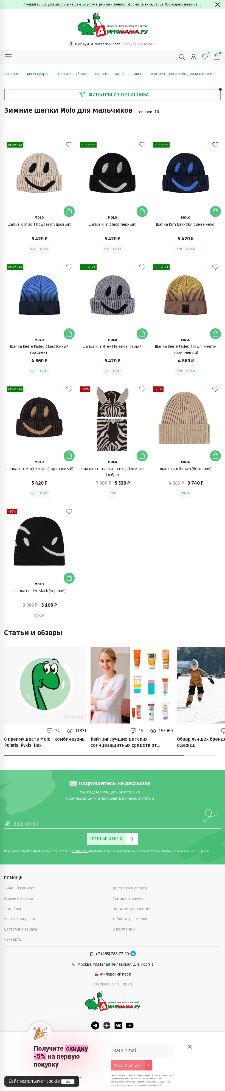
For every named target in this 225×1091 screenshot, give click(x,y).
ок (68, 1081)
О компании (124, 929)
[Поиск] (182, 57)
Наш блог (13, 908)
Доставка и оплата (130, 888)
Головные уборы (71, 74)
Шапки (101, 74)
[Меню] (8, 57)
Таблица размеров (130, 919)
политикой (80, 851)
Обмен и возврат (19, 898)
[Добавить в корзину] (69, 211)
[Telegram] (133, 954)
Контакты (13, 939)
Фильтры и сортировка (118, 95)
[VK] (118, 1025)
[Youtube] (129, 1025)
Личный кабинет (19, 888)
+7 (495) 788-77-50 (112, 954)
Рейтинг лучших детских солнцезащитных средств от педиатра (124, 743)
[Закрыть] (217, 4)
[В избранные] (69, 144)
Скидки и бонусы (128, 898)
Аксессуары (38, 74)
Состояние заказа (20, 929)
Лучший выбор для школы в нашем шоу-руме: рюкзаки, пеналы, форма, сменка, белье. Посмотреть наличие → (112, 4)
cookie (53, 1081)
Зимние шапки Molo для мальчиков (182, 74)
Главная (11, 74)
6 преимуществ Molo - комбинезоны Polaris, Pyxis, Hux (45, 742)
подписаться (128, 1065)
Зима (136, 74)
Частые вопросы (19, 919)
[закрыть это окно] (189, 1046)
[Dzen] (106, 1025)
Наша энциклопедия (132, 908)
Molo (119, 74)
